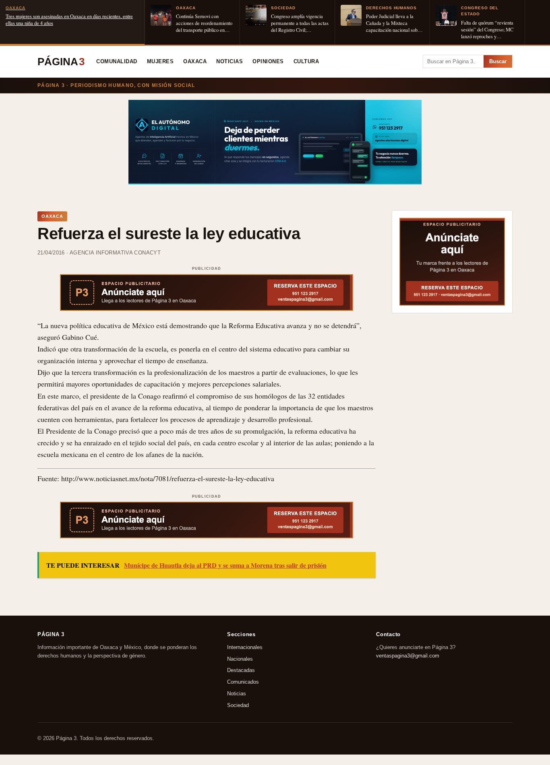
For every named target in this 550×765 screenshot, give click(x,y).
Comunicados (243, 682)
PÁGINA (61, 62)
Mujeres (160, 61)
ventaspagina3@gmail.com (407, 655)
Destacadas (241, 670)
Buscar (498, 61)
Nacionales (240, 658)
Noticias (229, 61)
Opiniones (268, 61)
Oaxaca (195, 61)
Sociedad (238, 705)
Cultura (306, 61)
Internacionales (245, 647)
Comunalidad (116, 61)
